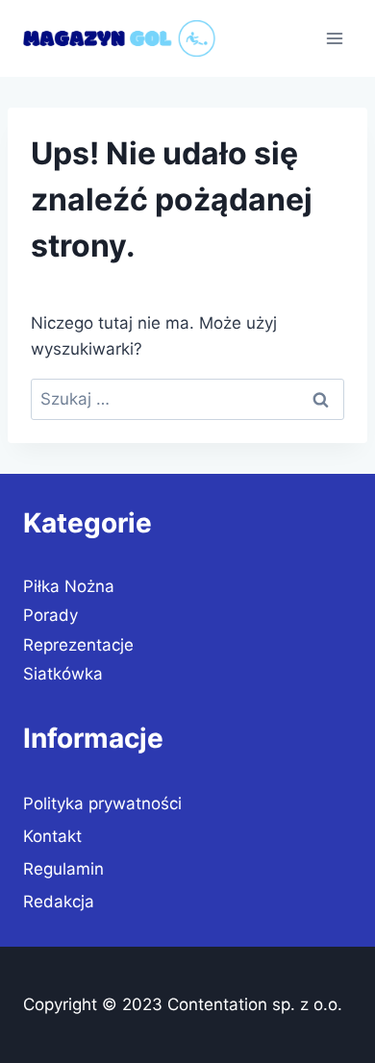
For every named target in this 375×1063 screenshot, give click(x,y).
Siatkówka (63, 673)
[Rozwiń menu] (334, 38)
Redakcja (58, 901)
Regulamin (63, 868)
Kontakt (52, 836)
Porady (50, 615)
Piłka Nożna (68, 586)
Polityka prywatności (102, 803)
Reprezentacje (78, 645)
